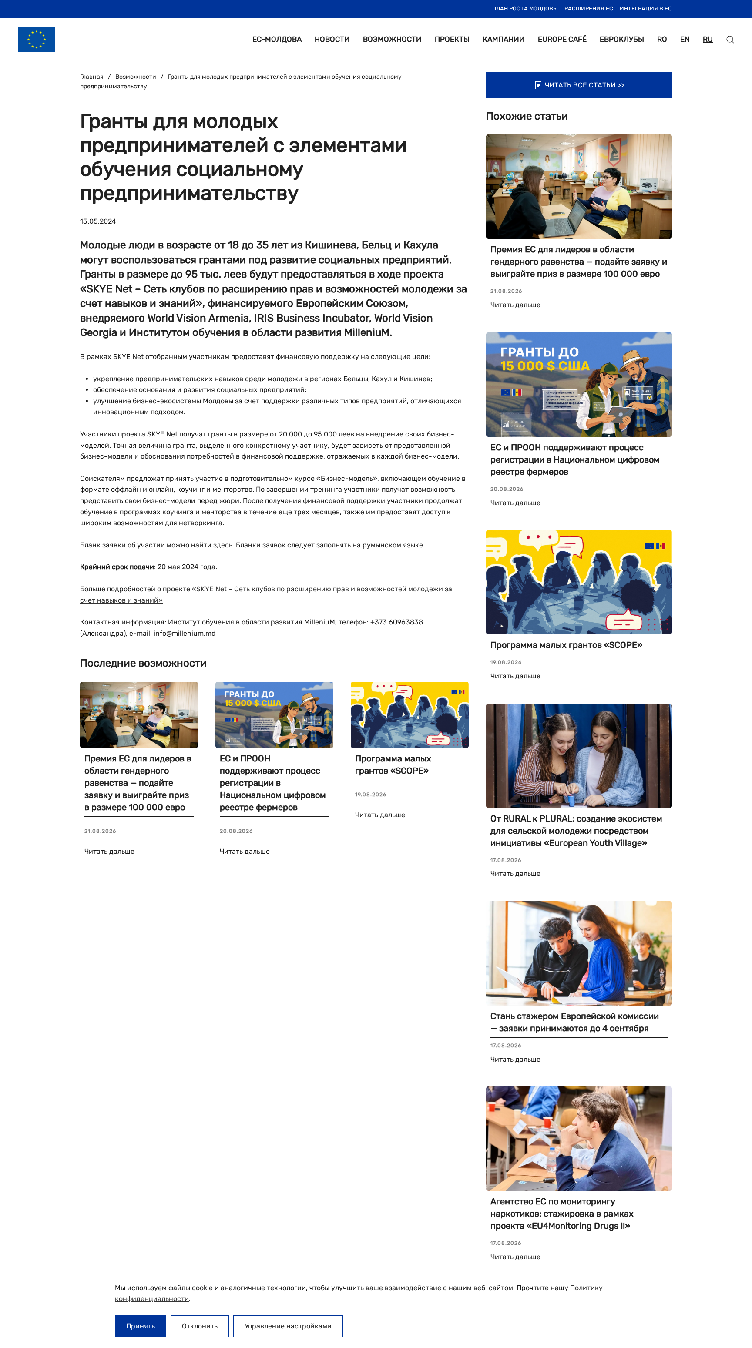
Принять (140, 1326)
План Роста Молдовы (525, 8)
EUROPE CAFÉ (562, 39)
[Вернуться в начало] (36, 39)
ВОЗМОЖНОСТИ (392, 39)
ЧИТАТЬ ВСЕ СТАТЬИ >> (584, 85)
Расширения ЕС (588, 8)
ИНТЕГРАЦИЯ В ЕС (646, 8)
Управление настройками (288, 1326)
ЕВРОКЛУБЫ (622, 39)
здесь (222, 545)
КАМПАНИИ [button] (504, 39)
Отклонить (200, 1326)
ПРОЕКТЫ (452, 39)
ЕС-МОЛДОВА (277, 39)
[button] (730, 39)
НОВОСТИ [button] (332, 39)
